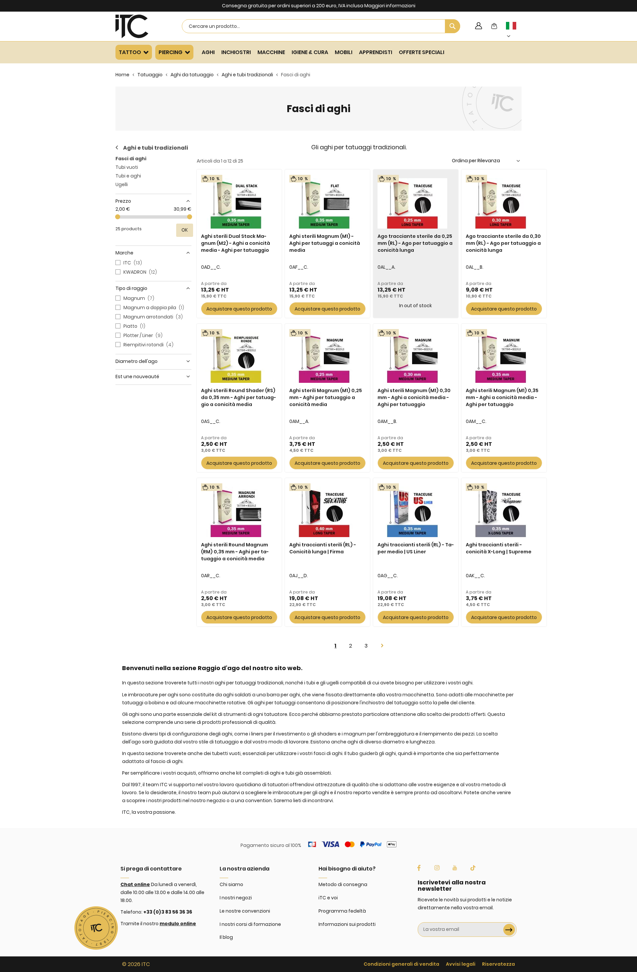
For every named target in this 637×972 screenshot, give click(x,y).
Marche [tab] (124, 252)
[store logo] (140, 26)
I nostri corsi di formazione (250, 924)
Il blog (226, 937)
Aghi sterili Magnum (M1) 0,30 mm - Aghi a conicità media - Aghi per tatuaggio (414, 397)
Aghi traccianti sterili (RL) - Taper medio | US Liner (416, 548)
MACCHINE (271, 52)
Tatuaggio (150, 74)
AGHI (208, 52)
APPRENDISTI (375, 52)
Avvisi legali (460, 964)
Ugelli (121, 184)
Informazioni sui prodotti (347, 924)
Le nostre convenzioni (245, 911)
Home (122, 74)
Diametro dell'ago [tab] (136, 361)
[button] (515, 31)
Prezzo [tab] (123, 201)
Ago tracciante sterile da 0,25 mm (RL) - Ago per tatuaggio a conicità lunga (415, 243)
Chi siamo (231, 884)
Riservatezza (498, 964)
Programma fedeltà (342, 911)
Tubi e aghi (128, 176)
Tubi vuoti (126, 167)
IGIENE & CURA (310, 52)
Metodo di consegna (342, 884)
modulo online (178, 923)
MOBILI (343, 52)
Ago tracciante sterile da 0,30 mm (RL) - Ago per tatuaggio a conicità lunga (503, 243)
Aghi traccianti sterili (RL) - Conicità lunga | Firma (322, 548)
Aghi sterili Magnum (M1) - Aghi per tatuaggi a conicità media (324, 243)
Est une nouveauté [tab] (137, 376)
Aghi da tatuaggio (192, 74)
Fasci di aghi (130, 158)
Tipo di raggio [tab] (131, 288)
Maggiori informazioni (389, 5)
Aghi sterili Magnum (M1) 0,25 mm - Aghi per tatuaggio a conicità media (325, 397)
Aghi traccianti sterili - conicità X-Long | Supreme (498, 548)
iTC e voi (328, 897)
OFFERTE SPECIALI (421, 52)
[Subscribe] (509, 930)
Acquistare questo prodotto (239, 309)
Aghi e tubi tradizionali (247, 74)
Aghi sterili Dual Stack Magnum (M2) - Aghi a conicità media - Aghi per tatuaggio (235, 243)
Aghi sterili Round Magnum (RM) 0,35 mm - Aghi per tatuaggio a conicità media (235, 551)
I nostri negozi (236, 897)
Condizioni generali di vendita (401, 964)
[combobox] (321, 26)
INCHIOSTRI (236, 52)
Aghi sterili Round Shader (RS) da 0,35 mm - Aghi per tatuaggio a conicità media (238, 397)
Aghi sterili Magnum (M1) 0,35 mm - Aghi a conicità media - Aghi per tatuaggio (502, 397)
